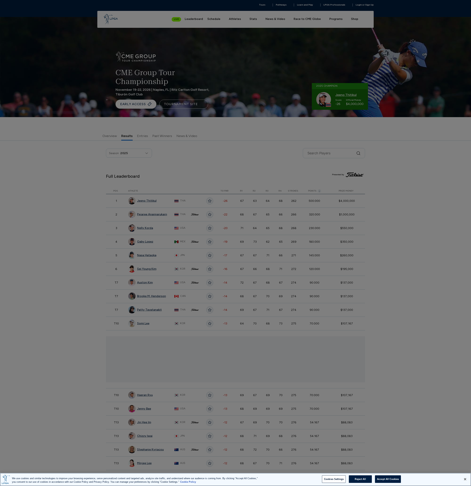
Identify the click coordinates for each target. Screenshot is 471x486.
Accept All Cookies (388, 479)
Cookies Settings (334, 479)
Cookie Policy (188, 482)
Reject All (360, 479)
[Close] (465, 479)
